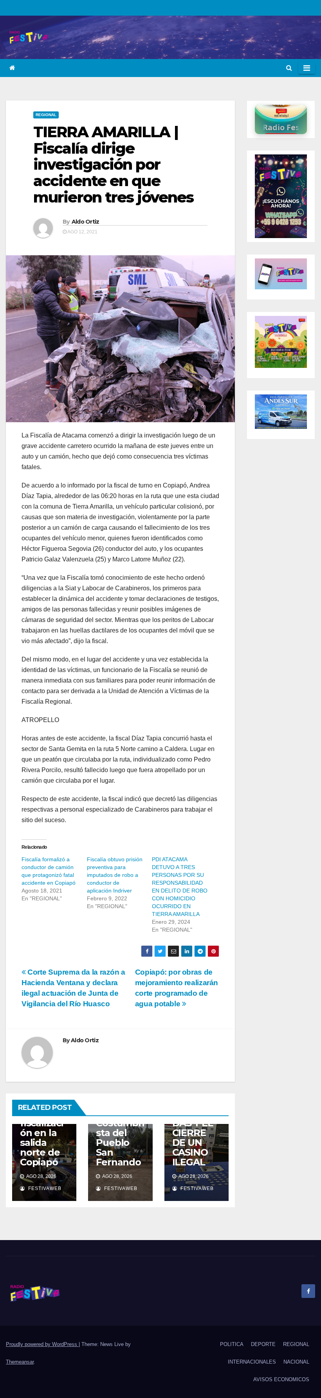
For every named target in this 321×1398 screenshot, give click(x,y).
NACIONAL (296, 1362)
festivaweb (44, 1188)
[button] (289, 68)
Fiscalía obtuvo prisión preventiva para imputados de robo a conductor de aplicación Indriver (114, 875)
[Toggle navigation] (306, 68)
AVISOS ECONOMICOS (281, 1379)
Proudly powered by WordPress (42, 1344)
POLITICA (231, 1344)
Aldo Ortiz (85, 221)
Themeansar (20, 1362)
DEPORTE (263, 1344)
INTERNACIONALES (252, 1362)
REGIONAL (46, 115)
